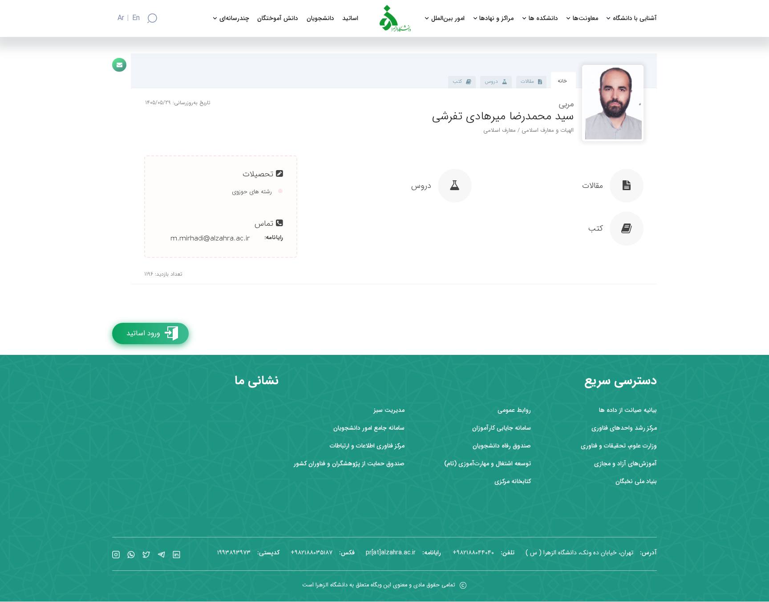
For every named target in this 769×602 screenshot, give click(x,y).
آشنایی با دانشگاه (635, 18)
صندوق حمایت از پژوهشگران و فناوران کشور (349, 463)
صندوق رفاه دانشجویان (502, 446)
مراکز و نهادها (496, 18)
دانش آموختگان (277, 18)
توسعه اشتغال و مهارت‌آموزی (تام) (487, 463)
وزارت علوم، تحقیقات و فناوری (619, 446)
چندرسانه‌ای (234, 18)
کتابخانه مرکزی (512, 481)
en (136, 18)
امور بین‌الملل (448, 18)
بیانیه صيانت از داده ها (628, 410)
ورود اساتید (143, 333)
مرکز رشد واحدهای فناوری (624, 428)
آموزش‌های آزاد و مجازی (625, 463)
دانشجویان (320, 18)
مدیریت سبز (389, 410)
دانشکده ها (543, 18)
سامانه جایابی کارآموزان (501, 428)
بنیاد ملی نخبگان (636, 481)
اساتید (350, 18)
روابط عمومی (514, 410)
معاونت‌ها (585, 18)
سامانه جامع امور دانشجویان (369, 428)
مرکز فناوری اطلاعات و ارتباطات (367, 446)
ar (120, 18)
